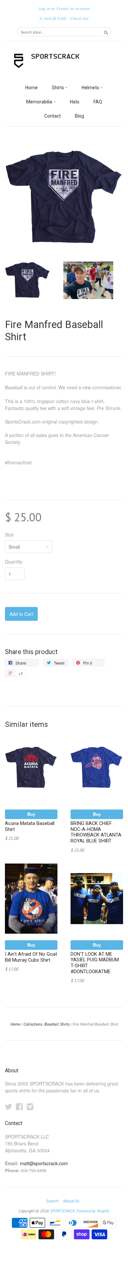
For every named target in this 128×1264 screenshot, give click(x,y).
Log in (44, 8)
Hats (74, 101)
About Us (71, 1201)
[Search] (106, 32)
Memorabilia (39, 101)
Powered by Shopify (92, 1210)
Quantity (13, 561)
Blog (79, 116)
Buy (31, 814)
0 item (52, 18)
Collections (32, 1024)
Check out (79, 18)
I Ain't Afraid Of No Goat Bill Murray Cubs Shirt (31, 957)
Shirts (58, 87)
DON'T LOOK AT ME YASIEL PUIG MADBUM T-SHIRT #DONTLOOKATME (95, 963)
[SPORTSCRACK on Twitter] (8, 1106)
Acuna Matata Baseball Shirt (29, 826)
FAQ (98, 101)
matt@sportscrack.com (44, 1163)
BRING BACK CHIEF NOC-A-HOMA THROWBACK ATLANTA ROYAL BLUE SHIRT (96, 832)
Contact (52, 116)
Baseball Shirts (56, 1024)
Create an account (73, 8)
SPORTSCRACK (62, 1210)
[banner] (64, 61)
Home (31, 87)
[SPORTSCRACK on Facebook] (19, 1106)
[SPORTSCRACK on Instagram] (30, 1106)
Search (52, 1201)
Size (9, 534)
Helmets (91, 87)
